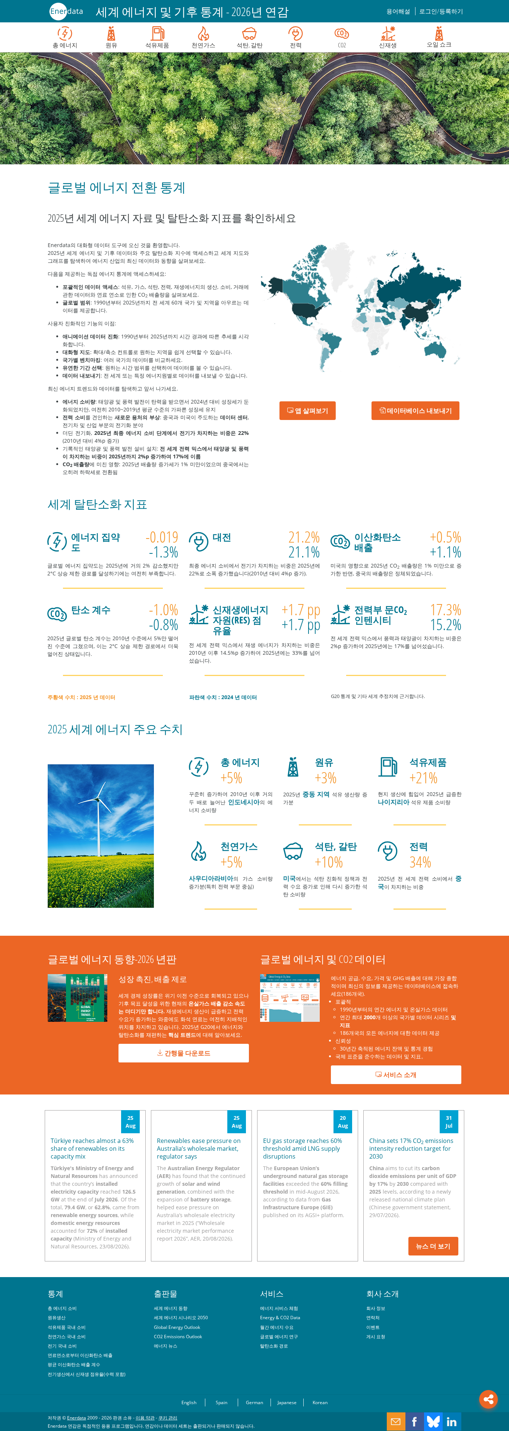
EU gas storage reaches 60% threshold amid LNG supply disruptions (302, 1148)
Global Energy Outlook (177, 1327)
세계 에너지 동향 (170, 1308)
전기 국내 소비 (62, 1346)
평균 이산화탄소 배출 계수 (74, 1364)
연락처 (373, 1317)
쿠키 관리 (167, 1418)
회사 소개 (382, 1293)
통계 (55, 1293)
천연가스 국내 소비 (67, 1336)
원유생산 (57, 1317)
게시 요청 (375, 1336)
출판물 (165, 1293)
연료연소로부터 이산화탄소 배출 (80, 1355)
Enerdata (76, 1418)
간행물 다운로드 (187, 1053)
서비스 (272, 1293)
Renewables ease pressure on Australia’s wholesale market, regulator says (199, 1148)
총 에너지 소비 (62, 1308)
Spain (221, 1402)
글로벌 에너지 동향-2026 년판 (112, 959)
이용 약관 (145, 1418)
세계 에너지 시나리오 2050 (181, 1317)
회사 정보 (375, 1308)
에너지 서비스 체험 (279, 1308)
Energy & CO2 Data (280, 1317)
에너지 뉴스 (165, 1346)
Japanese (287, 1402)
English (188, 1402)
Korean (320, 1402)
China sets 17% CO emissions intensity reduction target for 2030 (411, 1148)
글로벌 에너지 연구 (279, 1336)
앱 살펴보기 (311, 410)
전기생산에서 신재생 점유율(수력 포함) (87, 1374)
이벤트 (373, 1327)
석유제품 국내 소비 (67, 1327)
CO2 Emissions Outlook (178, 1336)
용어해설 (398, 11)
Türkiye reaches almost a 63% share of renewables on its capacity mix (92, 1148)
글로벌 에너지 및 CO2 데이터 (323, 959)
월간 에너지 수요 (277, 1327)
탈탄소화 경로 (274, 1346)
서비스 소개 (399, 1074)
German (254, 1402)
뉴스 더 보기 (433, 1246)
